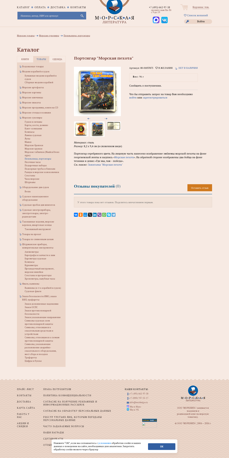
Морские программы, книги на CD (40, 107)
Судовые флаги (33, 291)
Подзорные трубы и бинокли (40, 168)
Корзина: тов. (201, 7)
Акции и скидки (23, 425)
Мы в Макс (135, 406)
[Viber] (99, 215)
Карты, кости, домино (36, 125)
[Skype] (109, 215)
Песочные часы (33, 162)
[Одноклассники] (81, 215)
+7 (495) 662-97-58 (159, 7)
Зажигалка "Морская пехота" (105, 164)
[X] (90, 215)
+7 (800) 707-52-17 (139, 397)
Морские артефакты (33, 87)
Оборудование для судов (35, 187)
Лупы (27, 138)
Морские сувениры (32, 117)
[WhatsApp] (104, 215)
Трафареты (31, 357)
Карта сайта (26, 407)
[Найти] (82, 15)
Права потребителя (57, 389)
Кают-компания (33, 128)
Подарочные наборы (36, 165)
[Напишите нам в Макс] (156, 20)
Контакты (78, 7)
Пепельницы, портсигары (38, 158)
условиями (104, 443)
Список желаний (197, 15)
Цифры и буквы (33, 360)
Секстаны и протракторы (38, 275)
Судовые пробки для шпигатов (38, 204)
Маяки (28, 141)
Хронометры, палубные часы (40, 278)
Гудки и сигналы (33, 121)
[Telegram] (113, 215)
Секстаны (30, 175)
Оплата (40, 7)
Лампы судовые (33, 135)
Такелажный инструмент (38, 229)
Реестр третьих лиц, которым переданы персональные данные (72, 419)
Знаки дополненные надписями (41, 303)
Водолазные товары (33, 66)
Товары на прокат (31, 234)
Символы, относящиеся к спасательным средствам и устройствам (39, 331)
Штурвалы (30, 182)
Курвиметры (31, 265)
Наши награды (53, 432)
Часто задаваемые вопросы (63, 426)
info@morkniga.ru (139, 402)
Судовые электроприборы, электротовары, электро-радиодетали (36, 213)
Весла (28, 191)
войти (133, 97)
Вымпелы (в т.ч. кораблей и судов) (43, 287)
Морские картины (31, 92)
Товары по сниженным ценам (37, 239)
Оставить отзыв (199, 187)
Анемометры (32, 251)
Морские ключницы (32, 97)
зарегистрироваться (155, 97)
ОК (161, 446)
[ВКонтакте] (76, 215)
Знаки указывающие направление (43, 317)
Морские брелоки (34, 145)
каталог (23, 7)
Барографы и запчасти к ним (40, 255)
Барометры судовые (35, 258)
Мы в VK (134, 409)
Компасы (29, 131)
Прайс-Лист (25, 389)
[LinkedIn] (95, 215)
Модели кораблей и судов (35, 71)
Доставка (58, 7)
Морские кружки (33, 148)
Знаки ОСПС (31, 307)
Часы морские (32, 178)
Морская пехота (124, 157)
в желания (165, 68)
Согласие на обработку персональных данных (77, 410)
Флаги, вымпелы (30, 283)
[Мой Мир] (85, 215)
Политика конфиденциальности (67, 395)
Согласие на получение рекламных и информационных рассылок (70, 403)
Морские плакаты (31, 102)
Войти (201, 21)
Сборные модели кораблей (39, 82)
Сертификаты (53, 438)
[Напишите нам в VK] (164, 20)
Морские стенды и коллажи (36, 112)
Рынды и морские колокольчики (42, 172)
